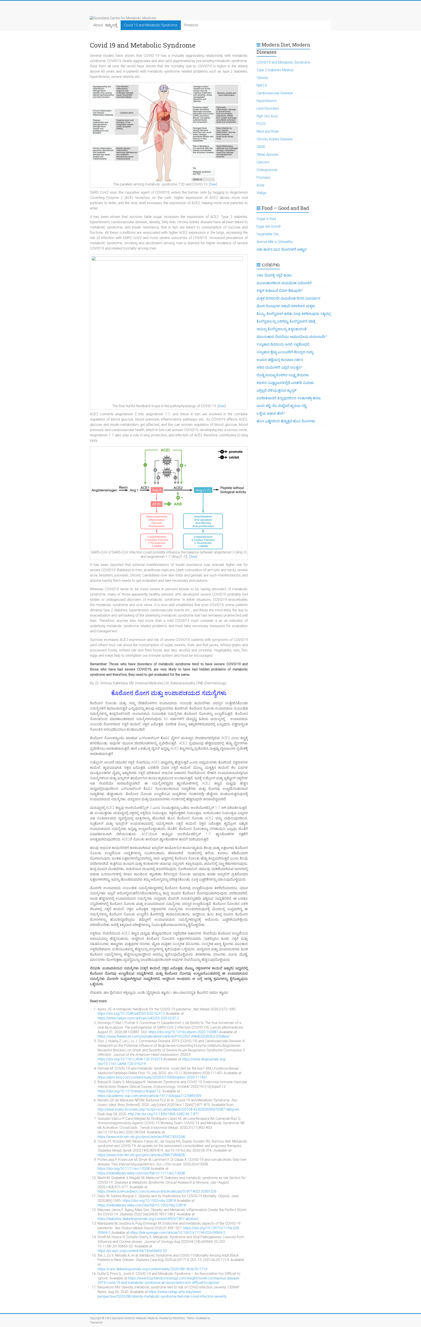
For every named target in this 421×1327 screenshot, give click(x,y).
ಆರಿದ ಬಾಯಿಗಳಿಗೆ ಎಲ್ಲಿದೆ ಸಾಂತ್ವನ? (279, 367)
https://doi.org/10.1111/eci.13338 (124, 1168)
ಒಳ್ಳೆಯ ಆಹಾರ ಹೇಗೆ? (271, 413)
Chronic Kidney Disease (275, 139)
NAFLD (262, 85)
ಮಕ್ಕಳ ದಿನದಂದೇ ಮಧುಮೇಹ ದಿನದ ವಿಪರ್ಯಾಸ (288, 298)
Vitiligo (262, 193)
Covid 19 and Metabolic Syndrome (150, 25)
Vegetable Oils (268, 234)
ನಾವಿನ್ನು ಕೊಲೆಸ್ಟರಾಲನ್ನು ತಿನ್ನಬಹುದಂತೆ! (282, 329)
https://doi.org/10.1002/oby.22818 (149, 1201)
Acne (260, 185)
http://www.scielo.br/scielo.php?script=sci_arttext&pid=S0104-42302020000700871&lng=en (168, 1109)
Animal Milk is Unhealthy (275, 242)
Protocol (191, 25)
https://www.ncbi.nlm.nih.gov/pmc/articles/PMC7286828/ (142, 1155)
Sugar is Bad (266, 219)
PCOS (261, 124)
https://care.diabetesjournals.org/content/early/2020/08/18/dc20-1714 (152, 1269)
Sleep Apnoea (267, 154)
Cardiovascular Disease (275, 93)
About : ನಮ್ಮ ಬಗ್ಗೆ (105, 25)
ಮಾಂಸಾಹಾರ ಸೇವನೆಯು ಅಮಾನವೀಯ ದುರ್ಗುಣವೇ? (292, 337)
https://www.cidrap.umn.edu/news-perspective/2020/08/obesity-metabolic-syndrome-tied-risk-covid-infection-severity (162, 1294)
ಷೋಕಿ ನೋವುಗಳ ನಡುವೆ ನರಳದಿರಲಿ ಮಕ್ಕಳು (286, 306)
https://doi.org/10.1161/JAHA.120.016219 (130, 1059)
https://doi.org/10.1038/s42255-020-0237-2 (131, 1013)
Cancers (263, 162)
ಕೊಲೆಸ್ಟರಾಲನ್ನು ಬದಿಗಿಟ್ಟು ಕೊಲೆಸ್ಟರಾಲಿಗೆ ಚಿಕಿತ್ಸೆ (286, 321)
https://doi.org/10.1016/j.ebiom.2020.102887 (183, 1032)
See (213, 184)
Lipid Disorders (268, 108)
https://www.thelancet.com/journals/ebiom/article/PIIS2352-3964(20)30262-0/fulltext (163, 1036)
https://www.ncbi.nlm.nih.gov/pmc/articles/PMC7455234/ (142, 1137)
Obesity (262, 78)
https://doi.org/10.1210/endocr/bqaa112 (129, 1091)
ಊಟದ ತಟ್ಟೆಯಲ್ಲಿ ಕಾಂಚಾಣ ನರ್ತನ (280, 360)
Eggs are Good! (268, 226)
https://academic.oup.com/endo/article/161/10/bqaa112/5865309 (149, 1096)
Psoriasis (264, 177)
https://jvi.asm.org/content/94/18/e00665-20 (132, 1251)
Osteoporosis (267, 170)
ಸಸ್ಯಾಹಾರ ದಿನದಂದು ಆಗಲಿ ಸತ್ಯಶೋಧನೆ (283, 344)
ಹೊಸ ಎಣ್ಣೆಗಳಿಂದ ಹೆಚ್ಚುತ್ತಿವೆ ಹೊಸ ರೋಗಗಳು (286, 421)
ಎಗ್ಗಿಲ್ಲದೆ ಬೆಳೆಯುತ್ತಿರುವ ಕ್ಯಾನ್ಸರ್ (276, 390)
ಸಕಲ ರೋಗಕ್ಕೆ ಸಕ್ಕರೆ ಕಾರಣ (274, 275)
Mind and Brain (268, 131)
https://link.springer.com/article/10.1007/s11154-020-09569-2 (177, 1233)
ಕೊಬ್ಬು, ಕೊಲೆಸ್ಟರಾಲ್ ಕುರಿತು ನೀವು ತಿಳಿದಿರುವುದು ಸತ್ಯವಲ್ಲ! (294, 314)
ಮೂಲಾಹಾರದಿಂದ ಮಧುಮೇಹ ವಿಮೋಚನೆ (284, 283)
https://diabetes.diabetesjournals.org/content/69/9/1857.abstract (148, 1219)
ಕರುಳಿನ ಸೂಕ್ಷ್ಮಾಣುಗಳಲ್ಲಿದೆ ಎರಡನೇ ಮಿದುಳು (285, 383)
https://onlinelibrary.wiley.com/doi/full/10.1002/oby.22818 (142, 1205)
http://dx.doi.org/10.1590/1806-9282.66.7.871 (163, 1114)
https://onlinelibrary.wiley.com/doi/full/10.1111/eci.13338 (141, 1173)
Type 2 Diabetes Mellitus (275, 70)
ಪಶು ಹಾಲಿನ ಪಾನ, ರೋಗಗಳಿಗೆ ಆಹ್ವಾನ (282, 249)
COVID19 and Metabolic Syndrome (283, 62)
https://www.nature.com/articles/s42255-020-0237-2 (138, 1018)
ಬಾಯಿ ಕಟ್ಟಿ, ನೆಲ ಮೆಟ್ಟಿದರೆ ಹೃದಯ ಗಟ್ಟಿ (282, 406)
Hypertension (267, 101)
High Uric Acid (267, 116)
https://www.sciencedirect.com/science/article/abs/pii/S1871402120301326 (157, 1191)
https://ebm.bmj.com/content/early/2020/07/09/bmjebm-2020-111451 (152, 1077)
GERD (261, 147)
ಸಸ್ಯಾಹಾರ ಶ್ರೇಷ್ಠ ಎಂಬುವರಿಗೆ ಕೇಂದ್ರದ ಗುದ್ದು (285, 352)
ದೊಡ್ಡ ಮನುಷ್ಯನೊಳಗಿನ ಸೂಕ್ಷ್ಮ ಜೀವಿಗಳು (283, 375)
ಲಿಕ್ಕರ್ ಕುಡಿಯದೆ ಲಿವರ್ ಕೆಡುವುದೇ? (280, 291)
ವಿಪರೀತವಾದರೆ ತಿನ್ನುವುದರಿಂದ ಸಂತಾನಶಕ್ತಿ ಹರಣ (289, 398)
